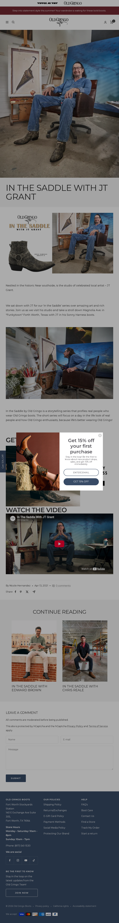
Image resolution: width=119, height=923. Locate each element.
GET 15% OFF (81, 481)
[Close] (100, 435)
